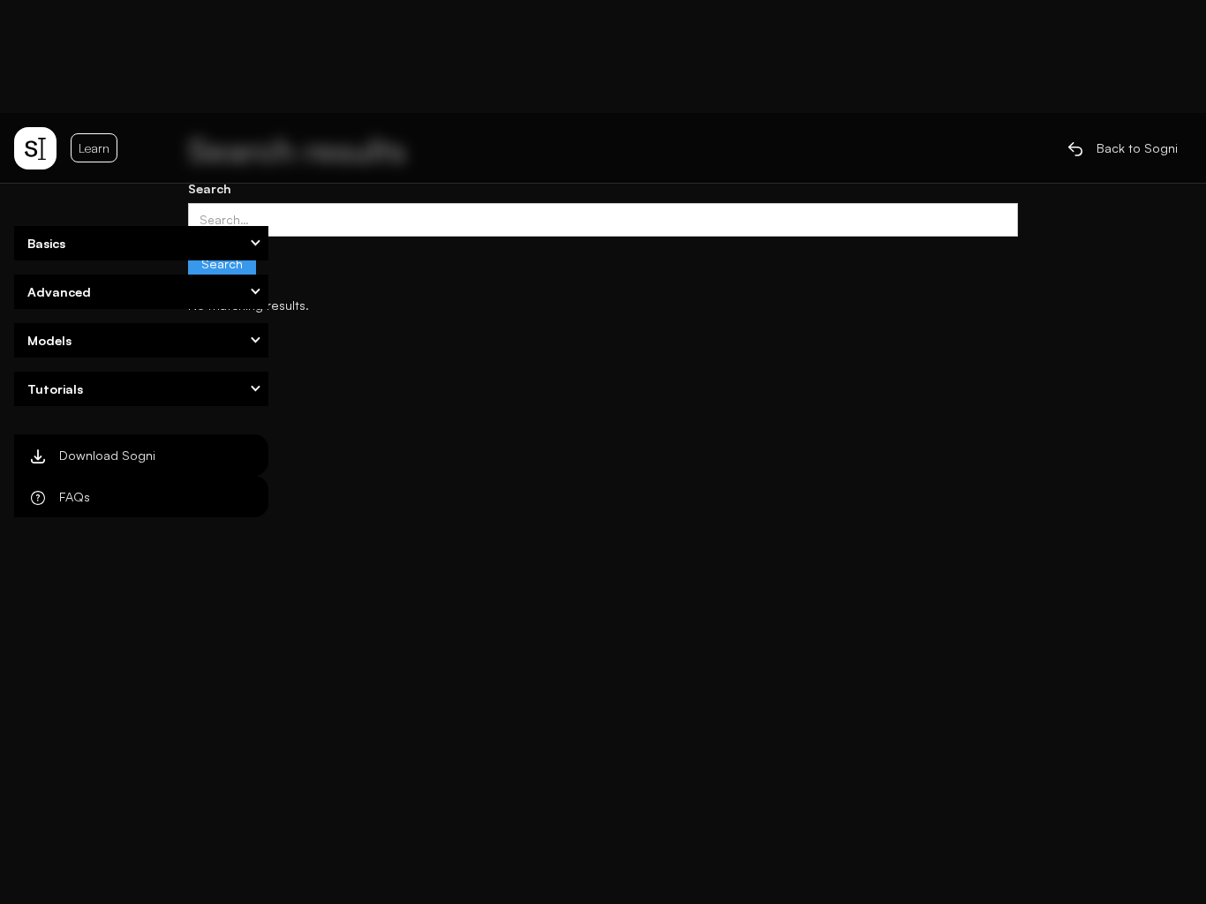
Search (209, 188)
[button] (141, 243)
